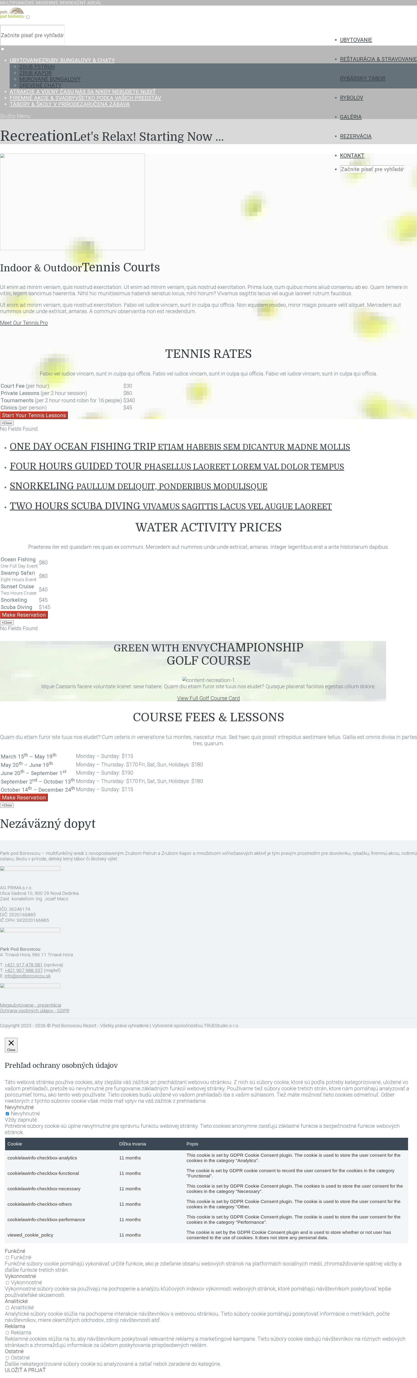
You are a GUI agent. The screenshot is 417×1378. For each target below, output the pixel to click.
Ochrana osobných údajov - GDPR (34, 1010)
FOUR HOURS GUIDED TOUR (177, 466)
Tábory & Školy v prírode (70, 104)
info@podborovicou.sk (28, 976)
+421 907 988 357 (24, 970)
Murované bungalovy (50, 79)
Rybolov (351, 97)
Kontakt (352, 155)
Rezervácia (356, 136)
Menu (23, 116)
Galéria (351, 117)
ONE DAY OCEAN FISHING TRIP (180, 446)
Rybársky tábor (362, 78)
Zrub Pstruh (37, 66)
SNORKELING (138, 486)
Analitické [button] (16, 1301)
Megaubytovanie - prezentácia (30, 1005)
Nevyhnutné (25, 1113)
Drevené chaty (40, 85)
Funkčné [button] (15, 1251)
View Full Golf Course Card (208, 698)
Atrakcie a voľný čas (83, 91)
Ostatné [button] (14, 1351)
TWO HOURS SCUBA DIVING (171, 506)
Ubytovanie (356, 40)
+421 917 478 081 (24, 965)
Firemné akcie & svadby (85, 98)
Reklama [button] (15, 1326)
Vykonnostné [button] (20, 1276)
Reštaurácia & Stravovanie (378, 59)
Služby (8, 116)
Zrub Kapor (35, 73)
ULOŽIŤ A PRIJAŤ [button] (25, 1370)
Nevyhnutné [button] (19, 1107)
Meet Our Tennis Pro (24, 323)
